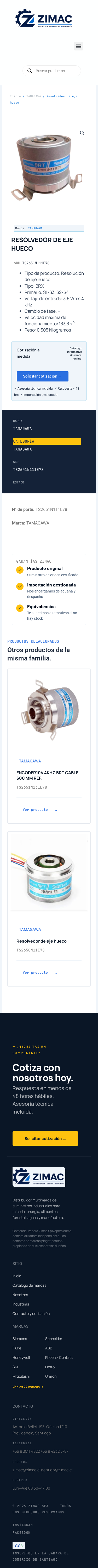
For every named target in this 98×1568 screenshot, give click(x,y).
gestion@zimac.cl (56, 1469)
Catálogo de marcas (29, 1285)
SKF (16, 1366)
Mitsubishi (21, 1376)
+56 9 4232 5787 (54, 1451)
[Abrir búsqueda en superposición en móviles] (52, 71)
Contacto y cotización (31, 1313)
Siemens (20, 1338)
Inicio (15, 96)
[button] (78, 46)
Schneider (53, 1338)
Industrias (21, 1304)
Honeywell (21, 1357)
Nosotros (20, 1294)
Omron (50, 1376)
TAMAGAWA (33, 96)
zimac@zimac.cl (26, 1469)
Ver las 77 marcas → (28, 1386)
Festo (50, 1366)
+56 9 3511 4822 (26, 1451)
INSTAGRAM (23, 1525)
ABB (48, 1347)
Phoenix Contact (59, 1357)
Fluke (17, 1347)
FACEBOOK (22, 1532)
